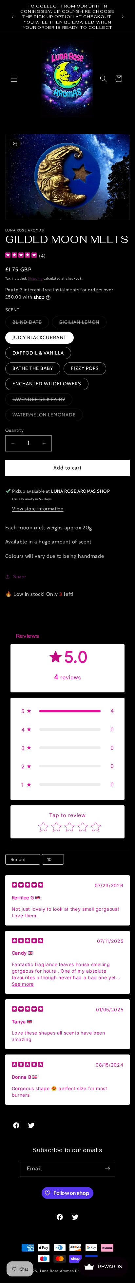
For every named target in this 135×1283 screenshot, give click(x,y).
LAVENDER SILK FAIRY (42, 401)
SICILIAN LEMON (82, 323)
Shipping (35, 278)
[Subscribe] (107, 1169)
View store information (38, 509)
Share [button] (19, 576)
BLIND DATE (30, 323)
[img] (21, 255)
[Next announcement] (122, 16)
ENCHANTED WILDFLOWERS (46, 384)
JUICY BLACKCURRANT (39, 337)
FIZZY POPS (85, 368)
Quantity (14, 430)
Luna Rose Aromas (57, 1271)
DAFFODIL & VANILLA (38, 353)
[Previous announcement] (12, 16)
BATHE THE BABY (32, 368)
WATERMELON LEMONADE (47, 416)
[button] (13, 78)
